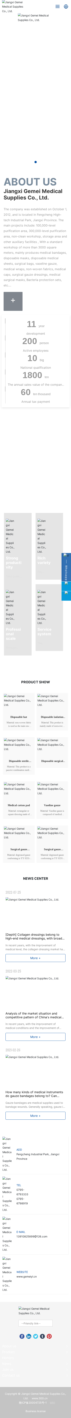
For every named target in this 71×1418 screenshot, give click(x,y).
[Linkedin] (28, 1336)
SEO (52, 1402)
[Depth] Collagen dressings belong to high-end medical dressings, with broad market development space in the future (34, 938)
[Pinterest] (49, 1336)
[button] (35, 162)
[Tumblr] (42, 1336)
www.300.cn (40, 1398)
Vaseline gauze (52, 805)
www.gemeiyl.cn (26, 1276)
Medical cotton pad (19, 805)
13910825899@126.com (31, 1236)
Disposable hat (18, 717)
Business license (36, 1411)
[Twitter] (35, 1336)
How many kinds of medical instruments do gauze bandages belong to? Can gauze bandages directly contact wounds (35, 1096)
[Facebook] (22, 1336)
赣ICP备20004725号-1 (33, 1402)
